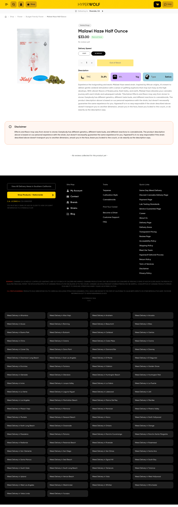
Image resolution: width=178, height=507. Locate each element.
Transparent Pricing (148, 232)
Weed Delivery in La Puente (145, 383)
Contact (74, 196)
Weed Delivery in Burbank (60, 332)
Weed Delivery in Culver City (18, 349)
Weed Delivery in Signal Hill (102, 459)
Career (142, 213)
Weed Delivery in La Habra (102, 383)
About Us (143, 218)
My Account (76, 191)
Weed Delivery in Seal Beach (61, 459)
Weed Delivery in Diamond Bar (104, 349)
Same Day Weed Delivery (150, 190)
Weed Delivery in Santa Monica (19, 459)
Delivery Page (145, 223)
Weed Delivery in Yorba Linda (18, 493)
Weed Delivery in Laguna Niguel (62, 392)
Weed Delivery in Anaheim (102, 315)
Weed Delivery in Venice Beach (62, 476)
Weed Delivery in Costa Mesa (103, 341)
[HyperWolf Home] (89, 4)
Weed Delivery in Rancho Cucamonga (107, 434)
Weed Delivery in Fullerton (102, 366)
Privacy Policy (145, 273)
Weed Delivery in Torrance (145, 468)
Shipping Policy (146, 246)
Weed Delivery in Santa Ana (146, 451)
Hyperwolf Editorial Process (151, 255)
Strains (73, 208)
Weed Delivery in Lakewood (103, 392)
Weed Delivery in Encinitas (17, 366)
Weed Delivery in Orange (144, 426)
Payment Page (145, 200)
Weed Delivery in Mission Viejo (18, 409)
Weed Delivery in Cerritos (144, 332)
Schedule (98, 53)
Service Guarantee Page (150, 209)
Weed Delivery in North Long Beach (21, 426)
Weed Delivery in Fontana (60, 366)
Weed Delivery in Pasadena (17, 434)
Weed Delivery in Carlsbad (102, 332)
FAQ (105, 222)
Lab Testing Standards (149, 204)
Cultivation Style (110, 195)
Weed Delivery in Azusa (16, 324)
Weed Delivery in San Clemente (19, 451)
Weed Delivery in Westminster (61, 485)
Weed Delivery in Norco (101, 417)
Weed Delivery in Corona (59, 341)
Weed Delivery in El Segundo (146, 358)
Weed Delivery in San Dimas (103, 451)
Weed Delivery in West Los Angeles (20, 485)
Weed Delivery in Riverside (102, 443)
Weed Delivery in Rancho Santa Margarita (151, 434)
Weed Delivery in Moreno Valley (147, 409)
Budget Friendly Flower (34, 17)
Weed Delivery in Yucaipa (60, 493)
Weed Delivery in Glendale (17, 375)
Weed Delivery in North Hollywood (148, 417)
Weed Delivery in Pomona (59, 434)
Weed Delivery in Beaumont (103, 324)
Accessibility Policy (147, 241)
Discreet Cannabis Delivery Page (153, 195)
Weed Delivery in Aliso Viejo (60, 315)
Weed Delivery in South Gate (18, 468)
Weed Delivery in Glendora (60, 375)
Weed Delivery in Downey (145, 349)
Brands (73, 202)
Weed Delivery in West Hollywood (148, 476)
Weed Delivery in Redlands (17, 443)
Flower (19, 17)
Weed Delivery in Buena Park (18, 332)
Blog (72, 214)
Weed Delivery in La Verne (17, 392)
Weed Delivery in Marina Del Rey (104, 400)
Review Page (145, 237)
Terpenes (107, 190)
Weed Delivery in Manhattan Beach (63, 400)
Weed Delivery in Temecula (102, 468)
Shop (12, 17)
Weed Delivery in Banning (60, 324)
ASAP (84, 53)
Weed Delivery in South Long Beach (63, 468)
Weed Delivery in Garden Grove (147, 366)
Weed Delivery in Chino (16, 341)
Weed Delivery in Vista (101, 476)
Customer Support (111, 217)
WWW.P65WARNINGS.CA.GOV (97, 293)
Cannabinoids (109, 200)
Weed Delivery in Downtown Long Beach (23, 358)
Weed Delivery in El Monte (102, 358)
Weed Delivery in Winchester (146, 485)
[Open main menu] (7, 4)
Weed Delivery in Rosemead (146, 443)
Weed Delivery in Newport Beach (62, 417)
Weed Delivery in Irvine (15, 383)
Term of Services (146, 264)
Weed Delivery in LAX (143, 392)
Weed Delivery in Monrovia (60, 409)
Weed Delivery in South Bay (145, 459)
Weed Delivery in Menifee (144, 400)
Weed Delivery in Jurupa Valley (62, 383)
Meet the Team (146, 250)
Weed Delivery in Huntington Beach (106, 375)
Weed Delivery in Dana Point (61, 349)
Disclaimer (144, 269)
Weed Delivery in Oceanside (61, 426)
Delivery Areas (145, 227)
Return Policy (145, 260)
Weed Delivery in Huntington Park (148, 375)
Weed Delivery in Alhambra (17, 315)
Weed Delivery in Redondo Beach (63, 443)
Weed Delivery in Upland (16, 476)
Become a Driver (110, 213)
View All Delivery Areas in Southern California (31, 186)
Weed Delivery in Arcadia (145, 315)
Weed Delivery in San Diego (60, 451)
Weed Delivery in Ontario (102, 426)
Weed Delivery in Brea (143, 324)
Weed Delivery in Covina (144, 341)
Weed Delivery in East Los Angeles (63, 358)
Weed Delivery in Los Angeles (18, 400)
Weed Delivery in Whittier (102, 485)
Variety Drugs (84, 25)
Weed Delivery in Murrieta (17, 417)
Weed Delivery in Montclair (102, 409)
